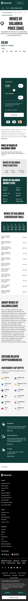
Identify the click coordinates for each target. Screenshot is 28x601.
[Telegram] (8, 567)
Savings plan (4, 536)
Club (2, 534)
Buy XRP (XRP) (5, 500)
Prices (7, 8)
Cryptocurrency (5, 512)
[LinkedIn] (14, 567)
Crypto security (5, 522)
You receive (9, 93)
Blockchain (4, 519)
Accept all (7, 592)
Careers (23, 561)
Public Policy (11, 563)
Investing (3, 514)
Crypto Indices (4, 485)
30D (11, 51)
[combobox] (20, 86)
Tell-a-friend (4, 541)
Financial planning (5, 517)
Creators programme (6, 546)
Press (3, 563)
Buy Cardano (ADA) (6, 504)
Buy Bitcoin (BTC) (5, 495)
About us (16, 561)
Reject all (20, 592)
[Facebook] (2, 567)
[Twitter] (5, 567)
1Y (20, 51)
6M (16, 51)
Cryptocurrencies (5, 483)
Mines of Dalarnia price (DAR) (7, 12)
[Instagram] (20, 567)
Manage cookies (14, 597)
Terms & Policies (22, 573)
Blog (18, 563)
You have (8, 82)
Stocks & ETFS (4, 488)
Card (2, 539)
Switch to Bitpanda (5, 493)
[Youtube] (17, 567)
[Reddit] (11, 567)
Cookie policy (5, 588)
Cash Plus (3, 529)
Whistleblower (7, 575)
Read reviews (10, 456)
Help (23, 563)
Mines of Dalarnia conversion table (18, 12)
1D (3, 51)
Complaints (14, 575)
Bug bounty (22, 575)
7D (7, 51)
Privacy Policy (12, 573)
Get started (14, 115)
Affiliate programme (6, 544)
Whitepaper (4, 467)
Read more (10, 430)
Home (2, 8)
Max (24, 51)
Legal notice (5, 573)
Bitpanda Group (6, 561)
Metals (2, 490)
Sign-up (20, 3)
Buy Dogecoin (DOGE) (6, 502)
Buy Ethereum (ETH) (6, 497)
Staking (3, 532)
